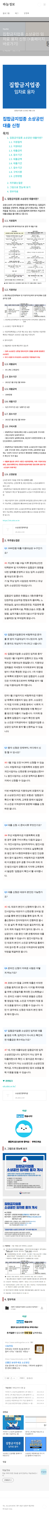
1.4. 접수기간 (15, 154)
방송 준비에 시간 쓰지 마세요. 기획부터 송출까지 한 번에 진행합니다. (24, 1366)
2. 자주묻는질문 (15, 182)
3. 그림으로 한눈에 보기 (19, 187)
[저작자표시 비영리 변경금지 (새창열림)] (30, 1378)
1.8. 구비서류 (15, 171)
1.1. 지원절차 (15, 142)
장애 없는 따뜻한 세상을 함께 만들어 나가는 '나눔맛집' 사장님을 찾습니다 (17, 1350)
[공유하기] (11, 1378)
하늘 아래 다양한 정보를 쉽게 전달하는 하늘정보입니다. (19, 1474)
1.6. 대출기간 (15, 163)
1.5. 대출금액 (15, 159)
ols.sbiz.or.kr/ (9, 1086)
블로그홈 (6, 13)
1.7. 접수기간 (15, 167)
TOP (44, 1506)
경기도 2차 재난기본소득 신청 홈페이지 (18, 1395)
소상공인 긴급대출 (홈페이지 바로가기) (18, 1397)
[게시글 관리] (14, 1378)
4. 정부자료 (12, 191)
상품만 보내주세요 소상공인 (17, 1362)
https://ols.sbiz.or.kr (11, 520)
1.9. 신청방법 (15, 176)
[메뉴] (44, 4)
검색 (39, 4)
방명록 (26, 13)
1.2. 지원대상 (15, 146)
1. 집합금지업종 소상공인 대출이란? (25, 137)
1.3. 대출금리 (15, 150)
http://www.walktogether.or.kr (17, 1342)
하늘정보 (9, 4)
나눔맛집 (9, 1345)
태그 (16, 13)
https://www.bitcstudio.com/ (16, 1359)
